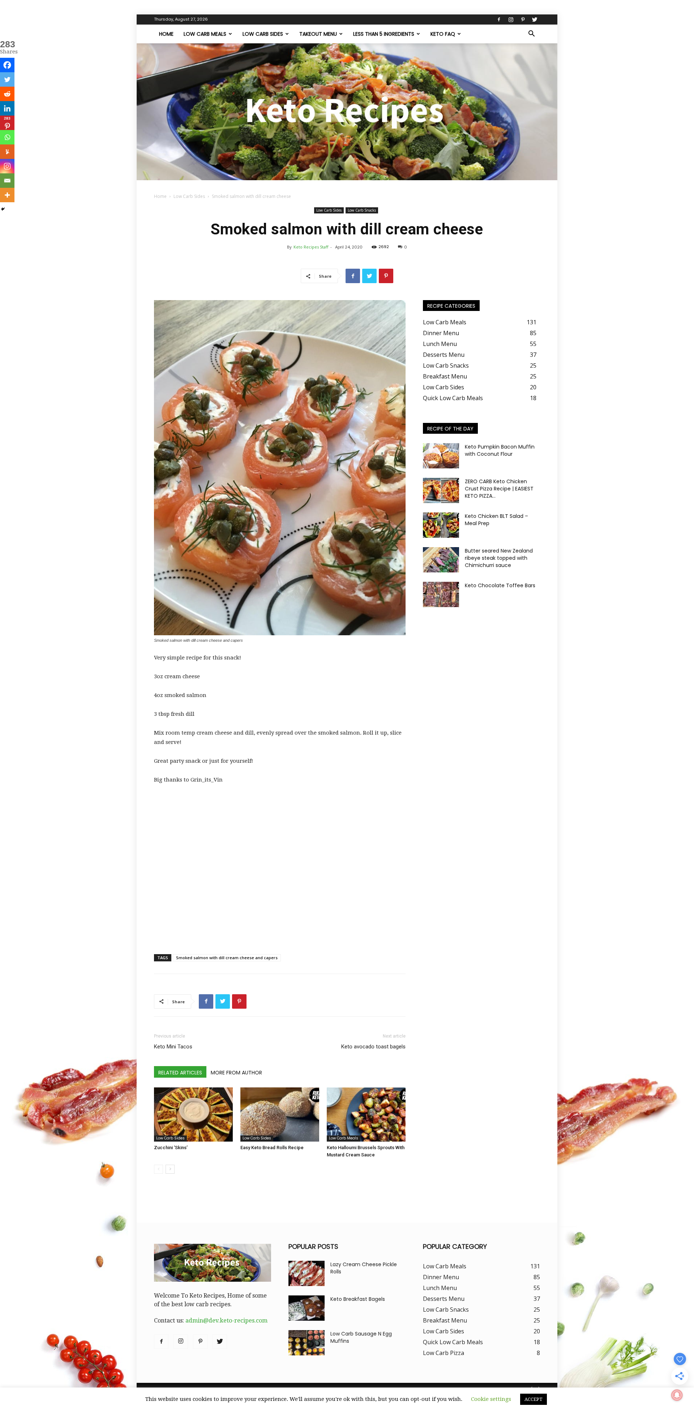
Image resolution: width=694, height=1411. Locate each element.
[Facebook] (498, 19)
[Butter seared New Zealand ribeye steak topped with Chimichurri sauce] (441, 559)
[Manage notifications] (677, 1395)
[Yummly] (7, 151)
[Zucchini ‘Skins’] (193, 1114)
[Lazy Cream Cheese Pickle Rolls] (306, 1273)
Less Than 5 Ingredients (383, 34)
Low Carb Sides (263, 34)
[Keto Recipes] (347, 111)
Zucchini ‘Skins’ (171, 1147)
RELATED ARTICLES (180, 1072)
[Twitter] (534, 19)
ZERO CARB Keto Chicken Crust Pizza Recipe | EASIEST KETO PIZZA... (499, 488)
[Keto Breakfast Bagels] (306, 1308)
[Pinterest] (522, 19)
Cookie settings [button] (491, 1399)
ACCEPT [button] (533, 1399)
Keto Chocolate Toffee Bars (500, 585)
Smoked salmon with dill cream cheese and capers (227, 957)
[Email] (7, 180)
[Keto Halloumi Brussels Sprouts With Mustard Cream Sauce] (366, 1114)
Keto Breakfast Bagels (357, 1299)
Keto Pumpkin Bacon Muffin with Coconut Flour (500, 450)
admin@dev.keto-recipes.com (226, 1320)
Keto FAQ (442, 34)
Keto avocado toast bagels (373, 1046)
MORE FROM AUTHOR (236, 1072)
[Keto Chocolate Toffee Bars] (441, 594)
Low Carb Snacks (362, 210)
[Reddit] (7, 94)
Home (166, 34)
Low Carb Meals (205, 34)
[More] (7, 195)
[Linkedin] (7, 108)
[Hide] (3, 209)
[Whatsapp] (7, 137)
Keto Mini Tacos (173, 1046)
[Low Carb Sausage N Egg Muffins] (306, 1342)
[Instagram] (510, 19)
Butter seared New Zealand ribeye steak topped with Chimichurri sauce (499, 558)
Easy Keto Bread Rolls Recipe (272, 1147)
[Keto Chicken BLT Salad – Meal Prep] (441, 525)
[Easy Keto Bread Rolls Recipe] (279, 1114)
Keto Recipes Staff (311, 247)
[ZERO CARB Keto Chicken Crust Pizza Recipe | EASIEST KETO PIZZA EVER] (441, 490)
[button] (531, 34)
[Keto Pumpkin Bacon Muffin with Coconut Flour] (441, 455)
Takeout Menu (318, 34)
